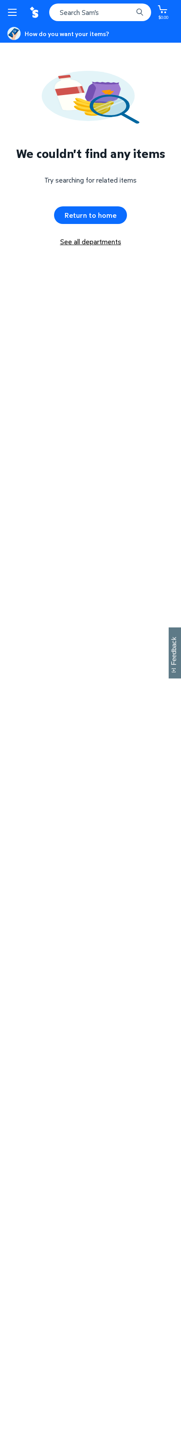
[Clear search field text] (128, 12)
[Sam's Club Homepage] (35, 12)
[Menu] (14, 12)
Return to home (90, 215)
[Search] (140, 12)
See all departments (90, 241)
